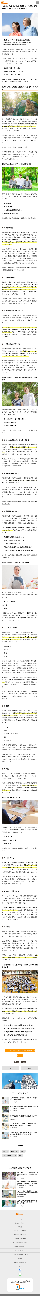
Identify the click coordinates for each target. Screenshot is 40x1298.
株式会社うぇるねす (24, 253)
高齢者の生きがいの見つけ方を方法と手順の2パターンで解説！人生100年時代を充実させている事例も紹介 (27, 1183)
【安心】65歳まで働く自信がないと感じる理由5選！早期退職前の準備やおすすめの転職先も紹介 (27, 1192)
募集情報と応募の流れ (20, 1234)
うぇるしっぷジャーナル (9, 1155)
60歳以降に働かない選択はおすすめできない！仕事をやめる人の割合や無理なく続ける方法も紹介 (23, 1115)
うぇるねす (16, 945)
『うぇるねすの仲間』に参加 (20, 1254)
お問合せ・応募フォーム (20, 1262)
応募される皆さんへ (20, 1223)
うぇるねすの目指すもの (20, 1238)
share (24, 1062)
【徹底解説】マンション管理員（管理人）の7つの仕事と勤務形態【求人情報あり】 (19, 694)
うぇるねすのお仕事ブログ (20, 1242)
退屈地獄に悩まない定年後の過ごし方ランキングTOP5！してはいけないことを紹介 (19, 154)
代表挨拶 (20, 1227)
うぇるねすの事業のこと (20, 1246)
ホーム (20, 1219)
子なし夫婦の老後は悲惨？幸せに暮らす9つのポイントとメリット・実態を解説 (24, 1107)
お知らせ (5, 1151)
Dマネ (20, 1155)
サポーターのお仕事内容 (20, 1231)
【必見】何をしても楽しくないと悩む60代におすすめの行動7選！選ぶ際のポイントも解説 (23, 1133)
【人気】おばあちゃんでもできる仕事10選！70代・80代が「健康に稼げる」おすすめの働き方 (23, 1124)
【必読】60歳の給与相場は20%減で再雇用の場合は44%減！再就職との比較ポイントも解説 (27, 1202)
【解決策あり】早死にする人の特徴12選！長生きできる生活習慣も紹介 (23, 1098)
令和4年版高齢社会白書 (20, 147)
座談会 (23, 1151)
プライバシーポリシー (20, 1266)
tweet (17, 1062)
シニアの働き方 (13, 1101)
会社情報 (20, 1258)
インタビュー (14, 1151)
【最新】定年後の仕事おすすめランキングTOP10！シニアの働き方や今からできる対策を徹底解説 (20, 615)
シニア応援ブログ (20, 1250)
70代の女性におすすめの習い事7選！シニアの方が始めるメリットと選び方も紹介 (27, 1174)
